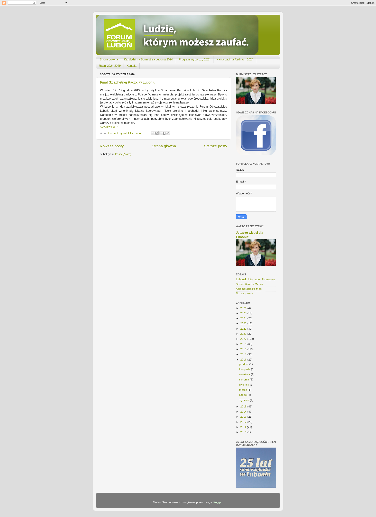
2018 (243, 349)
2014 (243, 411)
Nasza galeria (244, 293)
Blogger (217, 502)
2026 (243, 308)
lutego (243, 394)
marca (243, 389)
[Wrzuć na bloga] (157, 133)
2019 (243, 344)
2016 (243, 359)
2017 (243, 354)
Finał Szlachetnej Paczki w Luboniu (127, 82)
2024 (243, 318)
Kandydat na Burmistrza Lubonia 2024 (148, 59)
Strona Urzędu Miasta (249, 284)
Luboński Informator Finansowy (255, 279)
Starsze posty (215, 146)
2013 (243, 416)
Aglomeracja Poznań (249, 288)
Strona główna (109, 59)
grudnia (244, 364)
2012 (243, 422)
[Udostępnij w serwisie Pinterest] (168, 133)
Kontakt (131, 65)
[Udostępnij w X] (160, 133)
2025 (243, 313)
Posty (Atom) (123, 154)
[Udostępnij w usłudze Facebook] (164, 133)
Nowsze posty (112, 146)
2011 (243, 427)
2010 (243, 432)
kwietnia (244, 384)
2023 (243, 323)
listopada (245, 369)
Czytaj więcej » (109, 126)
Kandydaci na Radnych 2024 (234, 59)
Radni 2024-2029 (110, 65)
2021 (243, 333)
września (245, 374)
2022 (243, 328)
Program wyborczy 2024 (194, 59)
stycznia (244, 400)
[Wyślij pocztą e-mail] (153, 133)
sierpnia (244, 379)
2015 (243, 406)
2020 (243, 338)
